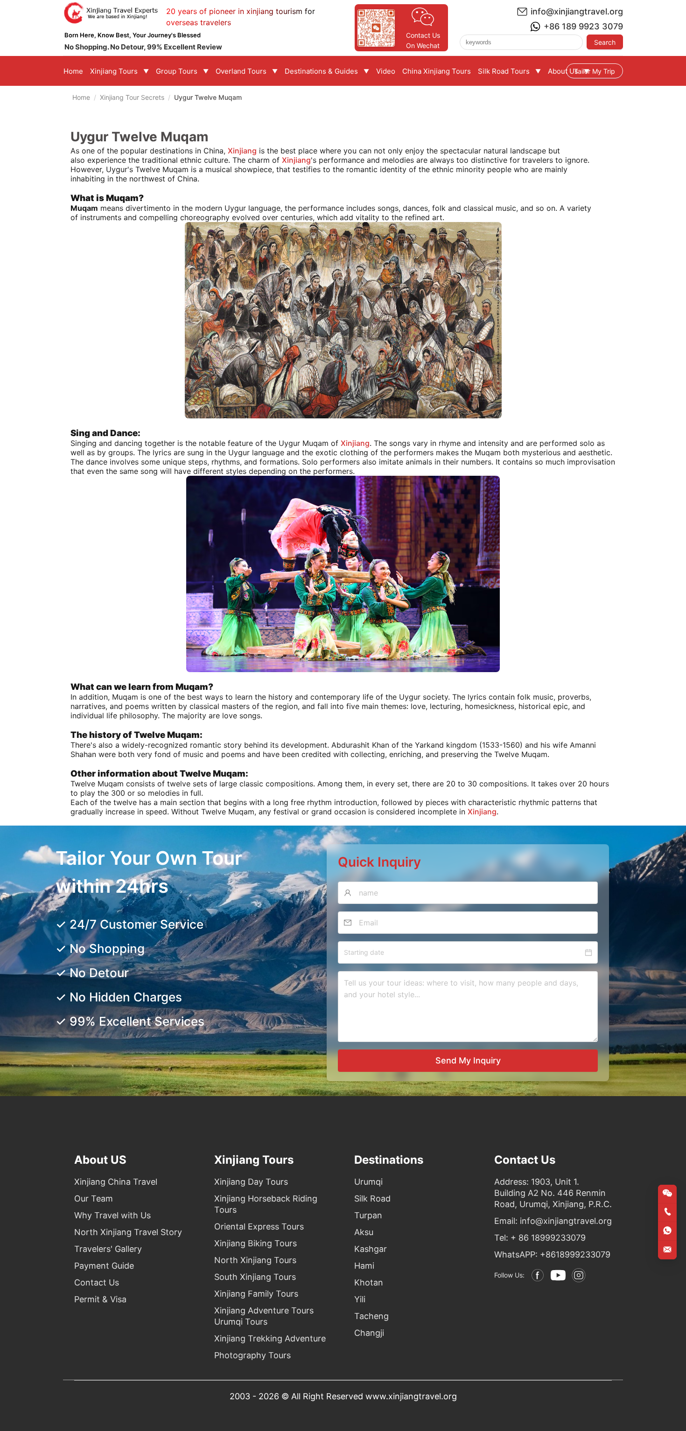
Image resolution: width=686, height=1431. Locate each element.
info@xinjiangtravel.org (577, 11)
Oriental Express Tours (259, 1226)
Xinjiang (296, 160)
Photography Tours (252, 1355)
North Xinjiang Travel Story (128, 1232)
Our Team (93, 1198)
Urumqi (368, 1182)
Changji (369, 1333)
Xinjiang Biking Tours (255, 1243)
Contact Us (96, 1282)
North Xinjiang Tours (255, 1260)
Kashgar (370, 1249)
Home (81, 97)
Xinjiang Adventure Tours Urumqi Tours (264, 1316)
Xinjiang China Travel (115, 1182)
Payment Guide (104, 1266)
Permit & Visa (100, 1299)
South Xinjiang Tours (255, 1277)
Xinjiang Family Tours (256, 1294)
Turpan (368, 1215)
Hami (364, 1266)
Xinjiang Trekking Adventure (270, 1338)
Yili (359, 1299)
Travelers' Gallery (108, 1249)
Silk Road (372, 1198)
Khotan (368, 1282)
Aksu (363, 1232)
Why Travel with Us (112, 1215)
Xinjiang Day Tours (251, 1182)
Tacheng (371, 1316)
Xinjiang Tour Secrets (132, 97)
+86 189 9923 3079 (583, 26)
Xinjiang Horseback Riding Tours (265, 1204)
